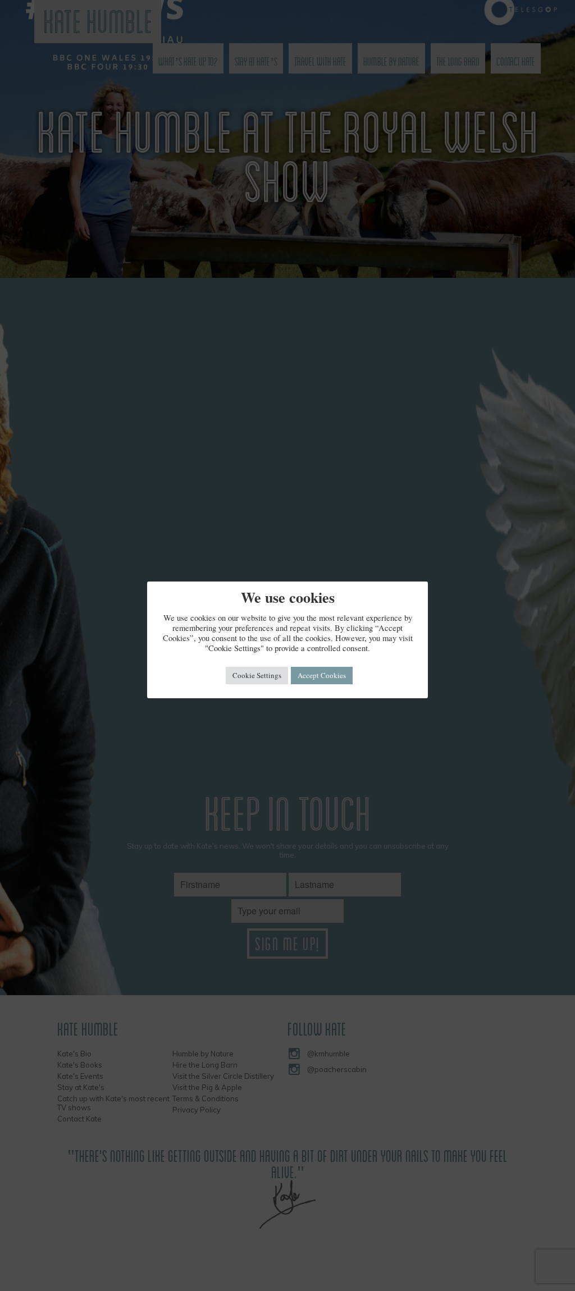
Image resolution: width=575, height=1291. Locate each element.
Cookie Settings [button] (256, 675)
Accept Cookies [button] (322, 675)
